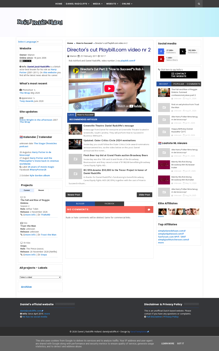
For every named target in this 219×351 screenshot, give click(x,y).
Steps (44, 254)
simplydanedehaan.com (171, 230)
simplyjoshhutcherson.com (172, 239)
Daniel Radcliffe (76, 3)
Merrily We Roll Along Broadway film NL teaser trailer (183, 164)
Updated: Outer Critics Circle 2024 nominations (110, 140)
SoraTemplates (139, 331)
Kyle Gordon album (40, 175)
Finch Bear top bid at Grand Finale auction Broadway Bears (116, 155)
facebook (109, 203)
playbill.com (127, 60)
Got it (180, 343)
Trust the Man (48, 234)
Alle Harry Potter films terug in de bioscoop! (184, 118)
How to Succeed (85, 114)
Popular (179, 83)
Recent (41, 190)
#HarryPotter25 (38, 169)
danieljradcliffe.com (30, 310)
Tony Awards (27, 101)
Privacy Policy (171, 316)
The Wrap (25, 92)
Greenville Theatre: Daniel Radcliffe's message (109, 126)
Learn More (167, 343)
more (161, 216)
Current (27, 190)
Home (58, 3)
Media (96, 3)
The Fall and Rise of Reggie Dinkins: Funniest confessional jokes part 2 (184, 92)
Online (126, 3)
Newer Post (74, 194)
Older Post (144, 194)
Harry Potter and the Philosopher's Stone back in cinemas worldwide (39, 161)
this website (50, 72)
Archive (26, 287)
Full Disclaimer (154, 316)
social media (34, 316)
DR (182, 236)
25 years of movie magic (41, 166)
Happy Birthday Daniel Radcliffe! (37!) (182, 130)
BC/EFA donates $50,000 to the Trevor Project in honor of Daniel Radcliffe (115, 171)
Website (111, 3)
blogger (80, 203)
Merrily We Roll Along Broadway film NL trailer (182, 178)
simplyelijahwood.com (170, 233)
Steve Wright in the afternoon (36, 119)
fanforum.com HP (167, 236)
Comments (194, 83)
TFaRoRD (45, 214)
